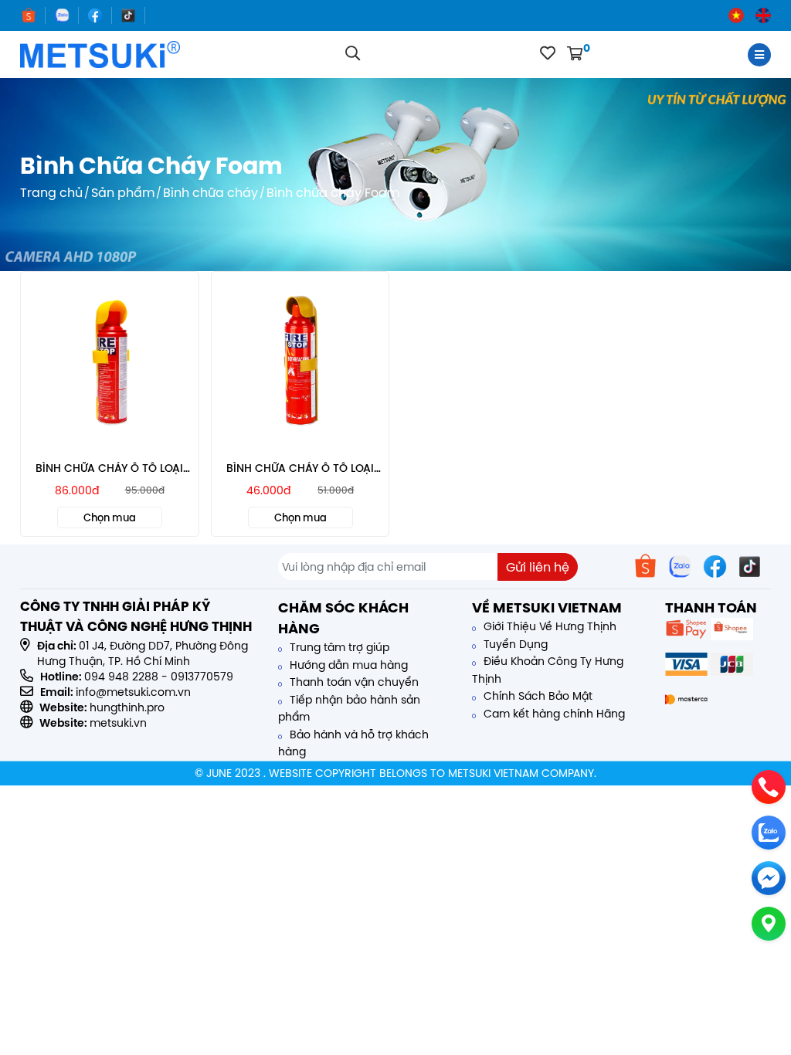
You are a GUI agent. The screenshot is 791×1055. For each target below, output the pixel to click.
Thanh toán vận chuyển (353, 682)
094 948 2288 (121, 676)
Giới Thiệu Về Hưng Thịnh (548, 626)
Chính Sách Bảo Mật (536, 696)
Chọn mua (109, 517)
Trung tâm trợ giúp (338, 647)
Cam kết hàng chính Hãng (552, 713)
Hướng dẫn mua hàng (347, 665)
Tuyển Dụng (514, 644)
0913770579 (202, 676)
